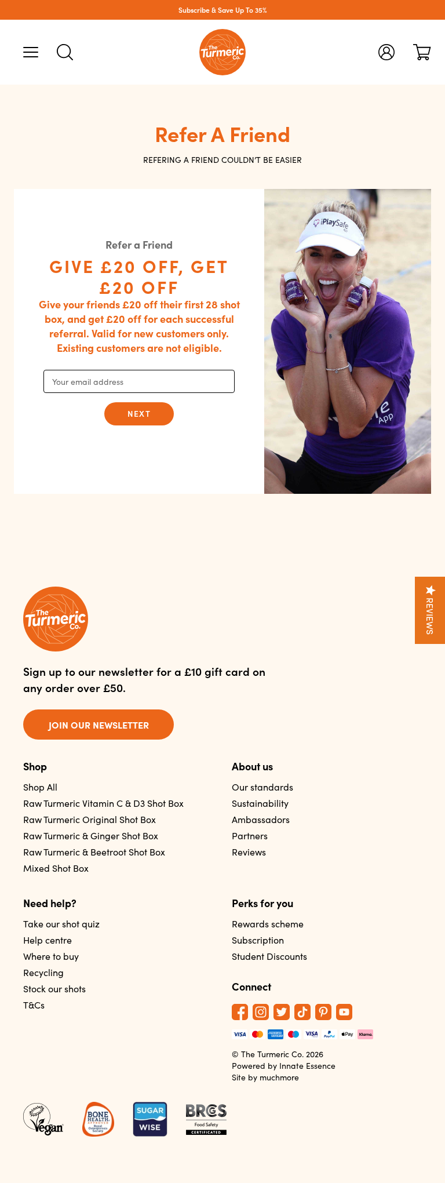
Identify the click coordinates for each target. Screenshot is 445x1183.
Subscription (258, 940)
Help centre (47, 940)
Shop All (40, 787)
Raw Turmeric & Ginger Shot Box (90, 835)
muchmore (279, 1077)
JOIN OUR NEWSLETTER (99, 724)
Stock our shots (54, 988)
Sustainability (260, 803)
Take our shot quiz (61, 924)
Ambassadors (261, 819)
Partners (250, 835)
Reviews (249, 852)
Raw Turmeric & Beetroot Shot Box (94, 852)
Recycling (43, 972)
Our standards (262, 787)
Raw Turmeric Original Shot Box (89, 819)
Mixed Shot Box (56, 868)
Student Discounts (269, 956)
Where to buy (51, 956)
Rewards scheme (268, 924)
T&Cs (34, 1005)
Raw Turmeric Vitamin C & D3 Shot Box (103, 803)
